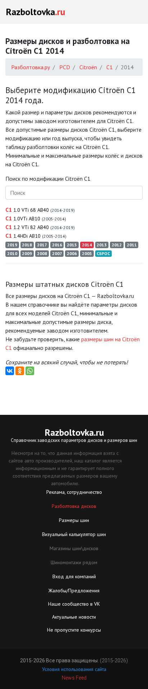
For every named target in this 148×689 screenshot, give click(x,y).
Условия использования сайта (74, 669)
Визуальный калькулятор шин (74, 534)
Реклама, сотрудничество (74, 492)
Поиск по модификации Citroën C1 (48, 178)
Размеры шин (74, 520)
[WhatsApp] (30, 371)
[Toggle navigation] (132, 12)
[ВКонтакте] (9, 371)
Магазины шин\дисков (74, 548)
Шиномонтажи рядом (74, 562)
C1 (40, 209)
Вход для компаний (74, 576)
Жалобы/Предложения (74, 590)
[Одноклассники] (19, 371)
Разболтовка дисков (74, 506)
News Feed (74, 678)
